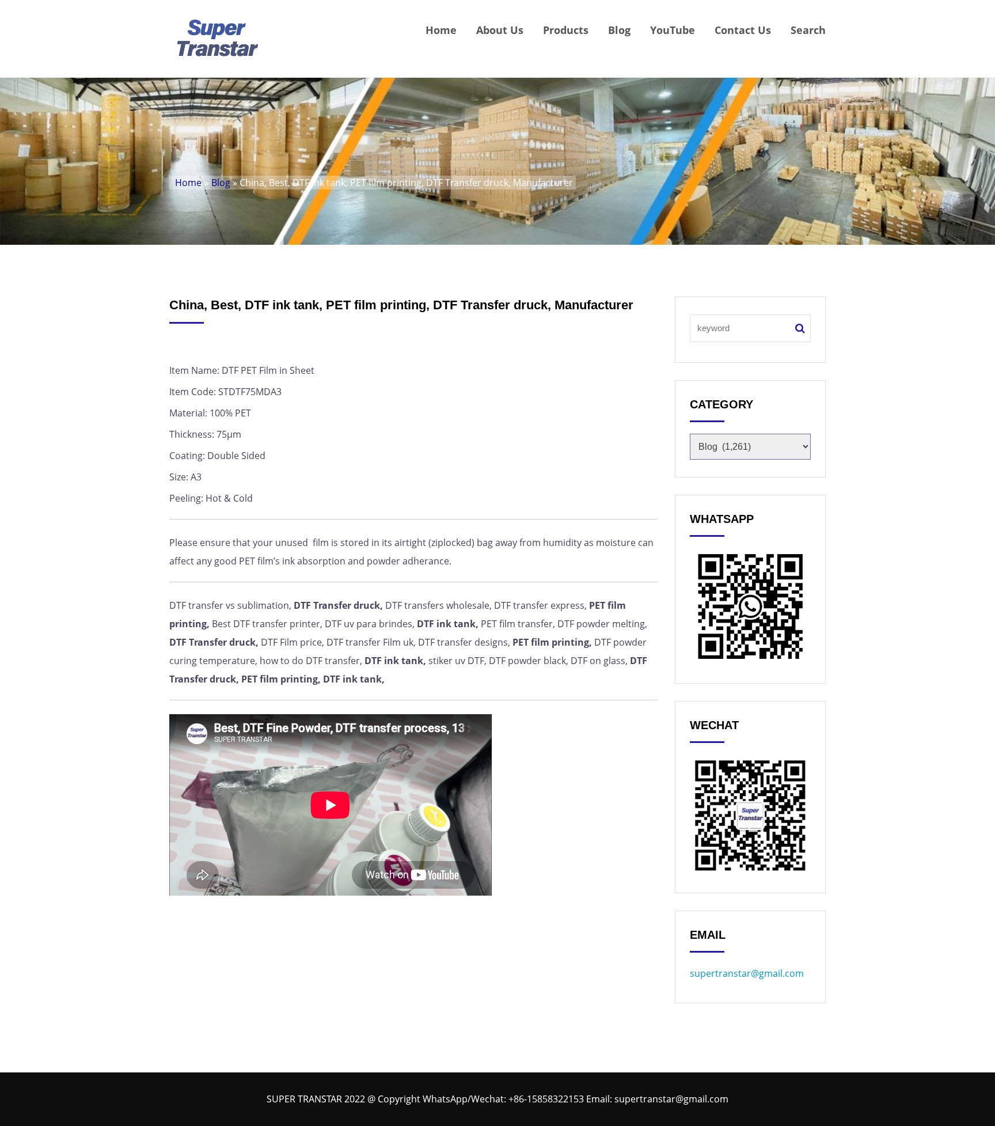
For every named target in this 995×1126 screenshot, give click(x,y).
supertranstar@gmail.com (747, 973)
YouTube (672, 30)
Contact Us (743, 30)
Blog (619, 30)
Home (441, 30)
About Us (499, 30)
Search (808, 30)
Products (565, 30)
